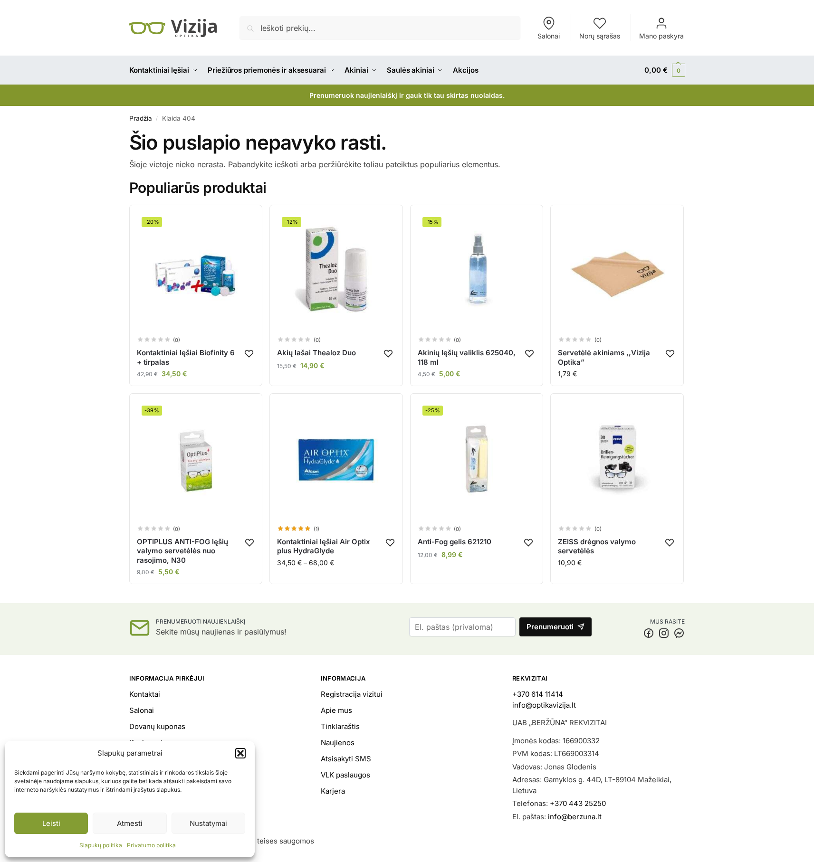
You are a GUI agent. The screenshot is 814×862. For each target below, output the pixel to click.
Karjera (333, 791)
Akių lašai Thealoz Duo (316, 352)
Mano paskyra (661, 36)
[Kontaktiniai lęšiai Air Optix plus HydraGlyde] (336, 460)
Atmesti (130, 823)
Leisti (51, 823)
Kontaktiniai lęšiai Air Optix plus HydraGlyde (323, 546)
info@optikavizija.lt (544, 705)
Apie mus (336, 710)
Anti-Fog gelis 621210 (454, 541)
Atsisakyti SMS (346, 758)
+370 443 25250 (578, 803)
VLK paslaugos (345, 774)
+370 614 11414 (537, 694)
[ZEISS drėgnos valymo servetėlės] (617, 460)
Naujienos (337, 742)
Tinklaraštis (340, 726)
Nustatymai (208, 823)
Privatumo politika (151, 845)
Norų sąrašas (599, 36)
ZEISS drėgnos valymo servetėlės (597, 546)
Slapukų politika (100, 845)
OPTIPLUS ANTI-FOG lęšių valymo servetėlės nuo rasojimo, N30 (182, 551)
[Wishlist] (249, 353)
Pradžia (140, 118)
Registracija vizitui (352, 694)
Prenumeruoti (550, 626)
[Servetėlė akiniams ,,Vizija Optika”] (617, 271)
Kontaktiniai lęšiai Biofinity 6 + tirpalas (186, 357)
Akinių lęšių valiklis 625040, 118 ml (467, 357)
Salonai (548, 36)
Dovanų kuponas (157, 726)
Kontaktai (144, 694)
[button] (240, 753)
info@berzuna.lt (575, 816)
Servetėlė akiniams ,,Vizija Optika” (604, 357)
